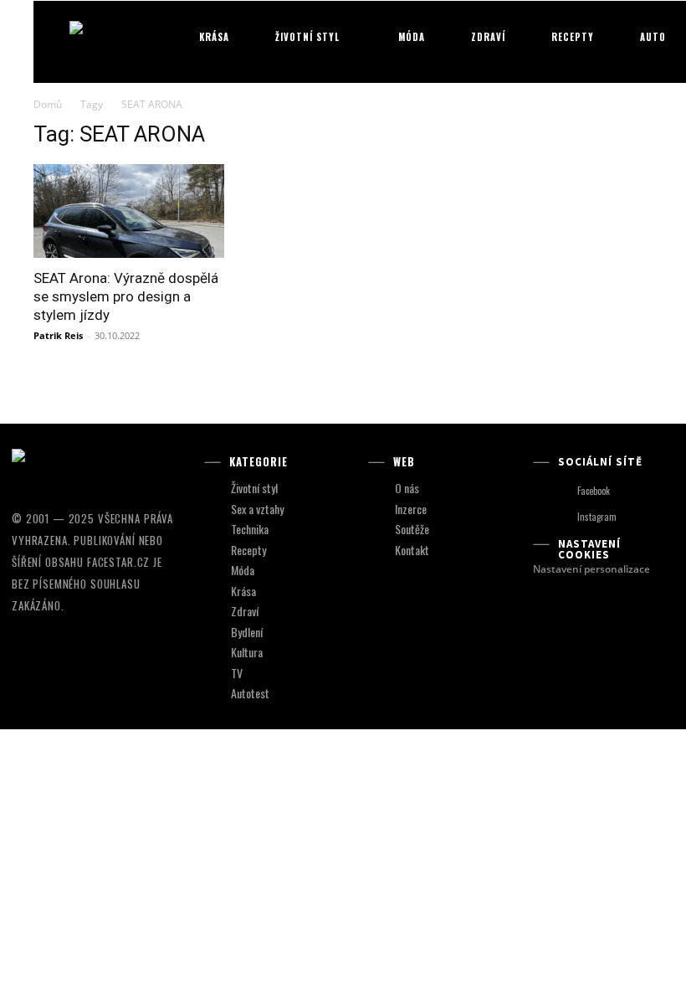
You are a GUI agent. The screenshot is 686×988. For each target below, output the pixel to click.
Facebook (593, 490)
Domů (47, 104)
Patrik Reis (58, 335)
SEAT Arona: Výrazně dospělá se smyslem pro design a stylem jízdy (125, 296)
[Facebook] (561, 491)
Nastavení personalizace (591, 569)
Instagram (597, 516)
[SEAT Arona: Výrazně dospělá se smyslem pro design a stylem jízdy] (128, 211)
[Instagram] (561, 517)
